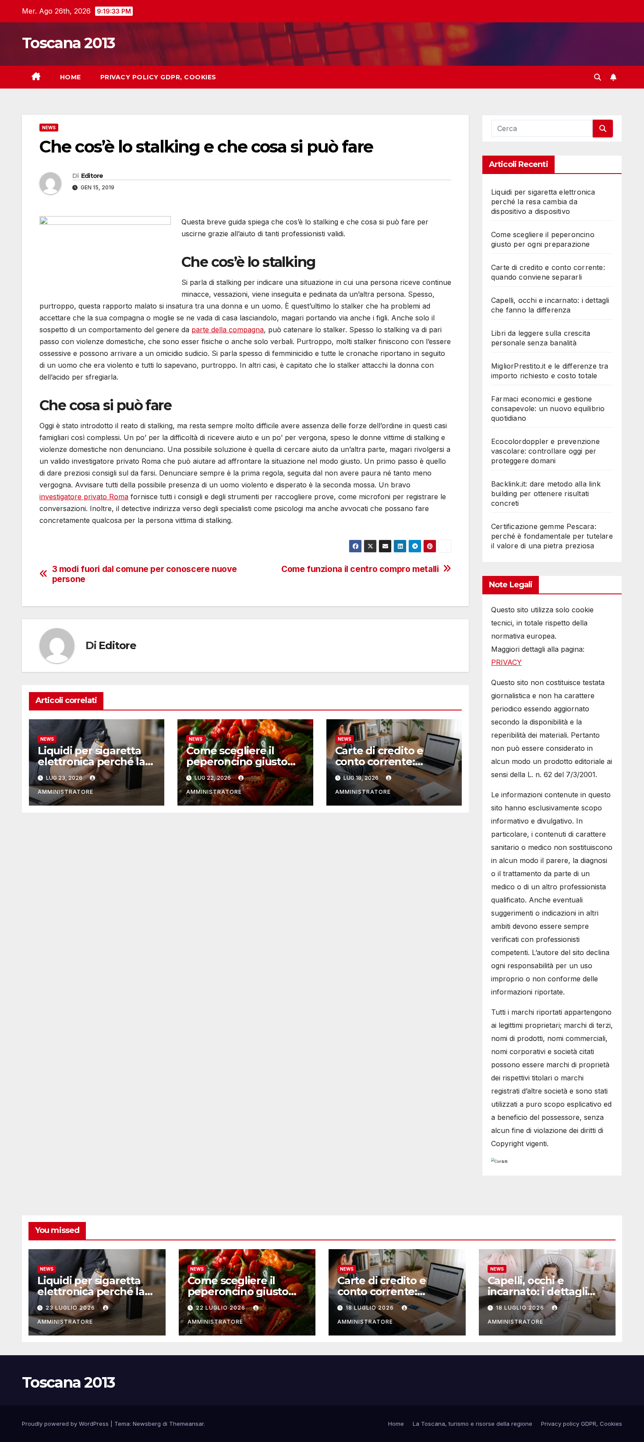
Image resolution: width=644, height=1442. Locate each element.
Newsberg (147, 1423)
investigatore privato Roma (83, 496)
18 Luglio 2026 (371, 1307)
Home (70, 77)
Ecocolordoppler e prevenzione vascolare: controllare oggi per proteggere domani (545, 451)
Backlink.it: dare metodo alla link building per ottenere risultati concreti (546, 493)
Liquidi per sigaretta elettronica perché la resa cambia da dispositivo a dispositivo (543, 202)
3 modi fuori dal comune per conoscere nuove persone (144, 574)
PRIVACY (506, 662)
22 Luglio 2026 (221, 1307)
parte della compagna (227, 329)
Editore (92, 176)
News (49, 127)
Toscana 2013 (68, 43)
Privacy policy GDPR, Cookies (158, 77)
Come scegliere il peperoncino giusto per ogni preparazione (243, 761)
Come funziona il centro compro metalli (360, 569)
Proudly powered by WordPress (66, 1423)
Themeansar (186, 1423)
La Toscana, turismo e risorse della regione (472, 1423)
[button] (597, 77)
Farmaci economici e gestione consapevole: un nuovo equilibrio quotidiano (548, 408)
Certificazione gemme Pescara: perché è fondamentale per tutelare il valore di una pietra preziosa (552, 536)
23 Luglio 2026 (71, 1307)
